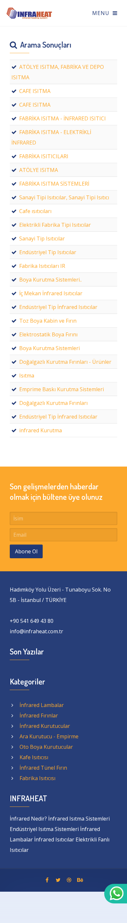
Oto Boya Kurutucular (46, 746)
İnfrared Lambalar (42, 705)
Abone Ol (26, 551)
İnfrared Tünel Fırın (43, 767)
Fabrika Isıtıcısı (37, 778)
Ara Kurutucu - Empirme (49, 736)
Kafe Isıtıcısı (34, 757)
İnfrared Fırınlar (39, 715)
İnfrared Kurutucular (45, 726)
